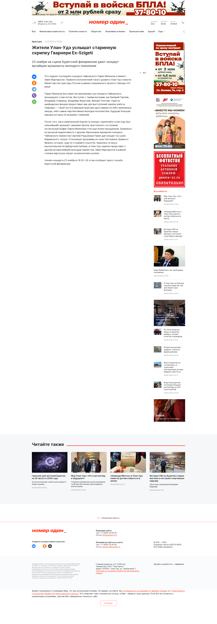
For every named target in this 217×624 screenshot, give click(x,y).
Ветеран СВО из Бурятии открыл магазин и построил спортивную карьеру (167, 478)
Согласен (108, 603)
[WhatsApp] (34, 102)
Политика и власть (78, 31)
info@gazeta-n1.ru (109, 535)
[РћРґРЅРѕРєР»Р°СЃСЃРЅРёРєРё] (34, 83)
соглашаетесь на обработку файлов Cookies (145, 591)
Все (34, 31)
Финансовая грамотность (52, 31)
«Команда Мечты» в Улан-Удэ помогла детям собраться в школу (126, 478)
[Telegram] (34, 89)
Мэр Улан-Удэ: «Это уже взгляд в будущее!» (88, 477)
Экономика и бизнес (115, 31)
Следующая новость (110, 518)
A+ (144, 72)
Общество (96, 31)
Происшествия (136, 31)
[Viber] (34, 95)
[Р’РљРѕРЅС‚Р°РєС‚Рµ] (34, 76)
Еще (160, 31)
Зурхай (151, 31)
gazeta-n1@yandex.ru (111, 547)
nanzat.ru (179, 564)
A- (141, 73)
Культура (37, 41)
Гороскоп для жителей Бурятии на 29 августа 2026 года (48, 477)
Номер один (108, 23)
